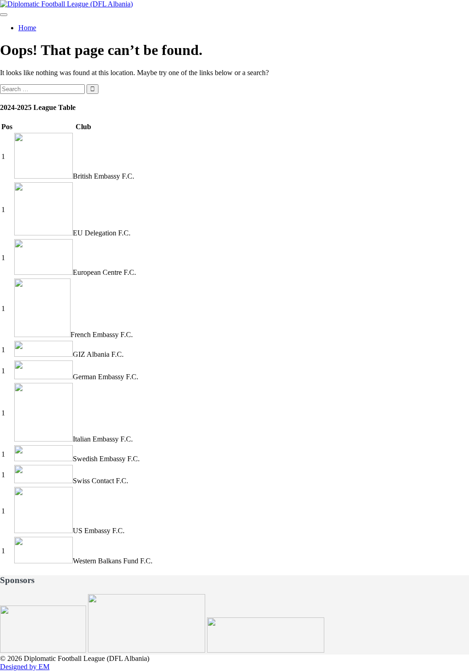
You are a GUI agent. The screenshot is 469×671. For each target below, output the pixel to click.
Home (27, 28)
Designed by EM (24, 667)
